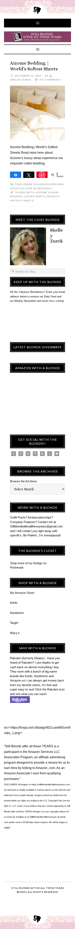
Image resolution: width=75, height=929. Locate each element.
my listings (35, 563)
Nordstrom (17, 612)
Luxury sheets (35, 196)
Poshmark (17, 567)
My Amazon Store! (22, 592)
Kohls (13, 602)
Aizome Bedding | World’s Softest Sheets (34, 66)
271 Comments (50, 79)
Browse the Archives (23, 481)
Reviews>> (45, 188)
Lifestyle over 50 (23, 188)
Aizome (41, 192)
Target (14, 622)
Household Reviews (49, 184)
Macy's (15, 633)
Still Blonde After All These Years (37, 37)
